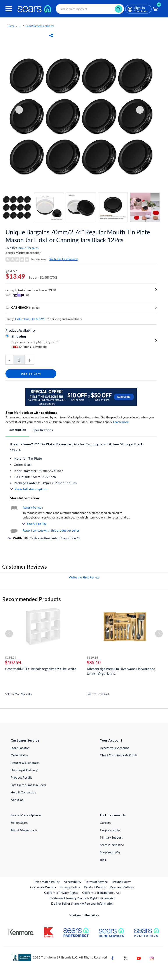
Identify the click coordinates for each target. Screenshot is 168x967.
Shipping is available (29, 346)
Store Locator (20, 748)
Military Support (111, 837)
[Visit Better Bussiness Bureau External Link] (21, 957)
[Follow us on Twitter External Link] (125, 958)
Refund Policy (121, 881)
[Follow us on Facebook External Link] (112, 958)
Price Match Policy (47, 881)
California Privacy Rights (61, 892)
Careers (105, 822)
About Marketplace (24, 830)
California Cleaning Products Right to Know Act (82, 898)
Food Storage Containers (40, 25)
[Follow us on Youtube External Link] (138, 958)
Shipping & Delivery (24, 770)
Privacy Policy (70, 887)
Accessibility (72, 881)
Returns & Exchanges (25, 762)
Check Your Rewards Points (119, 755)
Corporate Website (43, 887)
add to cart (31, 373)
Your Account (111, 740)
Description (17, 429)
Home (10, 25)
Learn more (121, 422)
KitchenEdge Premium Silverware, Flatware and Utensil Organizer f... (121, 671)
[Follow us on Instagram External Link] (151, 958)
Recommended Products (31, 599)
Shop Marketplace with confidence (31, 412)
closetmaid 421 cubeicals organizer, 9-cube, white (40, 669)
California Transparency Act (101, 892)
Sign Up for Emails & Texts (28, 785)
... (20, 25)
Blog (103, 859)
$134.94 (10, 657)
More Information (24, 498)
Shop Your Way (110, 852)
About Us (17, 800)
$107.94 (13, 662)
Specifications (43, 430)
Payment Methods (122, 887)
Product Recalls (21, 777)
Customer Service (25, 740)
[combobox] (90, 9)
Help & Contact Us (23, 792)
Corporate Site (110, 830)
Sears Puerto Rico (112, 845)
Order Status (19, 755)
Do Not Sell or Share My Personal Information (82, 903)
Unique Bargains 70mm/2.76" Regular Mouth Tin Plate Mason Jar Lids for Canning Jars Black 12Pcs (77, 236)
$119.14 (92, 657)
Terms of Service (96, 881)
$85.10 (94, 662)
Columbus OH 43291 (30, 319)
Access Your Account (114, 748)
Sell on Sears (19, 822)
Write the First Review (63, 259)
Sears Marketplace (26, 815)
